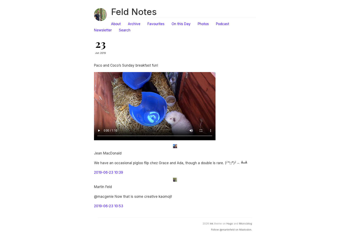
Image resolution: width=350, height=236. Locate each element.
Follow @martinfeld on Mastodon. (231, 229)
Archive (134, 24)
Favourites (155, 24)
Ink (211, 223)
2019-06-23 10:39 (108, 172)
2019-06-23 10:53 (108, 206)
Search (124, 30)
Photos (203, 24)
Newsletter (103, 30)
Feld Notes (134, 11)
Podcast (222, 24)
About (116, 24)
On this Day (181, 24)
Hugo (229, 223)
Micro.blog (245, 223)
